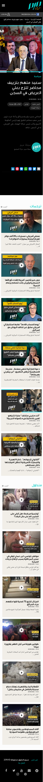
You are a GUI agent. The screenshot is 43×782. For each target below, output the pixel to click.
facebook (6, 770)
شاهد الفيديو (21, 221)
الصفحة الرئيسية (36, 19)
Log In (4, 14)
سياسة (27, 19)
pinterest (25, 774)
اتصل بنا (21, 763)
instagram (17, 774)
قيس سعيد (36, 104)
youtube (21, 770)
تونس (26, 104)
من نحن (34, 760)
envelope (29, 770)
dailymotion (36, 770)
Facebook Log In (29, 14)
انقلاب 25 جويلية (15, 104)
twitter (13, 770)
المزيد (5, 207)
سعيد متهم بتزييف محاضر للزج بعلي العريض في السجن (22, 21)
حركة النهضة (35, 108)
